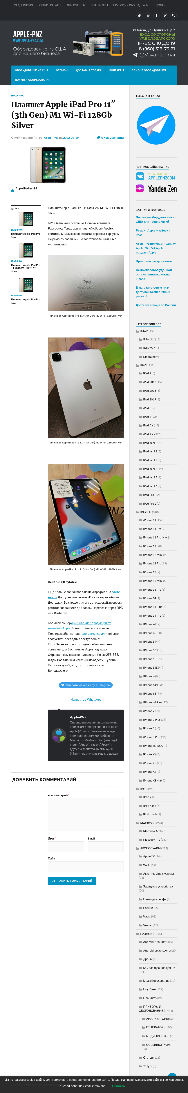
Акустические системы (158, 873)
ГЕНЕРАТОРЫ (99, 5)
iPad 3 (147, 408)
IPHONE (145, 512)
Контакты (116, 70)
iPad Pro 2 (149, 503)
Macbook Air (151, 831)
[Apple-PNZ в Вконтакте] (139, 15)
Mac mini (149, 356)
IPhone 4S (149, 633)
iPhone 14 (149, 598)
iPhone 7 (148, 710)
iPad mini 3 (150, 460)
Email (92, 838)
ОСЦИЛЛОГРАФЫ (50, 5)
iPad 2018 (149, 390)
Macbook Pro (151, 839)
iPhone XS (149, 771)
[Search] (173, 15)
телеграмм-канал (92, 633)
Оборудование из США (31, 70)
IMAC (144, 331)
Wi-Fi (146, 865)
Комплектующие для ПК (159, 967)
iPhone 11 (149, 520)
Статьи (148, 1057)
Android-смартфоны (157, 950)
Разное (148, 907)
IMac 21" (149, 339)
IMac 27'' (149, 348)
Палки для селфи (154, 899)
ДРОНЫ (160, 5)
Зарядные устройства (158, 886)
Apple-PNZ (51, 137)
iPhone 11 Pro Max (155, 537)
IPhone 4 (149, 624)
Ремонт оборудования (149, 70)
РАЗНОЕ (146, 933)
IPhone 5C (150, 650)
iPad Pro (17, 95)
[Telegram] (165, 15)
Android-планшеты (156, 941)
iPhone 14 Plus (152, 606)
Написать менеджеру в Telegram (88, 685)
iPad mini (149, 442)
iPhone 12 (149, 546)
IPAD (143, 365)
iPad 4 (147, 416)
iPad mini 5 (150, 477)
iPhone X (149, 754)
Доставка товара (89, 70)
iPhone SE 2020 (153, 745)
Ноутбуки (149, 989)
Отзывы (62, 70)
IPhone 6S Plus (152, 702)
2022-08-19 (71, 137)
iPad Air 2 (149, 434)
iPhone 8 (148, 728)
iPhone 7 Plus (151, 719)
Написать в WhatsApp (85, 699)
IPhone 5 (149, 641)
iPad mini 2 (150, 451)
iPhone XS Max (152, 780)
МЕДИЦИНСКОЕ (24, 5)
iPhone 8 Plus (151, 737)
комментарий (58, 795)
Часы (147, 916)
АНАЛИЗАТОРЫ (75, 5)
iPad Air (148, 425)
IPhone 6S (149, 693)
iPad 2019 (149, 399)
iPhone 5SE (150, 667)
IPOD (144, 789)
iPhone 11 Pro (152, 528)
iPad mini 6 (150, 486)
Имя (52, 838)
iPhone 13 (149, 572)
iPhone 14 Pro (152, 615)
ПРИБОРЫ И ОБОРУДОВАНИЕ (131, 5)
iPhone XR (149, 763)
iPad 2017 (149, 382)
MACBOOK (148, 823)
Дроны (147, 959)
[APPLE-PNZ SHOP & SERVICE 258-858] (94, 43)
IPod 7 (147, 797)
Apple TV (149, 856)
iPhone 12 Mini (152, 554)
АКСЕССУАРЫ (150, 848)
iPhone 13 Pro (152, 589)
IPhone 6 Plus (152, 685)
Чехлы (147, 925)
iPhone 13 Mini (152, 580)
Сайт (51, 858)
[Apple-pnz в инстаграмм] (148, 15)
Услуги (147, 1066)
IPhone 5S (149, 659)
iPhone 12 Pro (152, 563)
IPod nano (149, 805)
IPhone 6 (149, 676)
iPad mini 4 (150, 468)
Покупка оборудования (32, 79)
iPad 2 (147, 373)
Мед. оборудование (156, 980)
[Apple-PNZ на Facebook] (156, 15)
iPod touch (150, 814)
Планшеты (150, 998)
